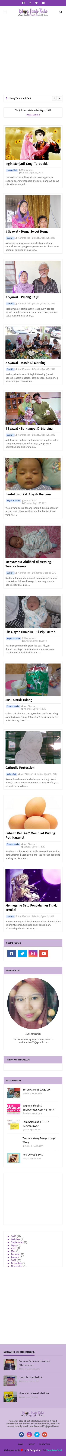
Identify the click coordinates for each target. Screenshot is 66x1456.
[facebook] (23, 3)
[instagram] (30, 3)
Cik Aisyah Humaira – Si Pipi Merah (30, 632)
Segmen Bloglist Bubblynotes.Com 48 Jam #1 (39, 1107)
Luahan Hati (12, 170)
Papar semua (33, 114)
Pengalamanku (13, 706)
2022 (14, 1260)
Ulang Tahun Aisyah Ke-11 (22, 98)
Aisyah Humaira (13, 501)
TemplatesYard (54, 1450)
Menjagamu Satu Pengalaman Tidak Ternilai (31, 908)
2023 (14, 1236)
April (14, 1248)
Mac (13, 1251)
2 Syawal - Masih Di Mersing (25, 363)
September (17, 1242)
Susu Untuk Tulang (18, 700)
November (17, 1266)
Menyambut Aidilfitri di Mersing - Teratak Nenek (29, 564)
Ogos (14, 1245)
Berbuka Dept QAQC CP (36, 1089)
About (32, 1444)
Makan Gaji (11, 774)
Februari (16, 1254)
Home (20, 1444)
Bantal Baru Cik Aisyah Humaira (28, 494)
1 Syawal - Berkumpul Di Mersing (29, 429)
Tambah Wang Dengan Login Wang (39, 1140)
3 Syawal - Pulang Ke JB (22, 297)
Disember (17, 1263)
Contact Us (44, 1444)
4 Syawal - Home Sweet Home (27, 232)
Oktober (16, 1239)
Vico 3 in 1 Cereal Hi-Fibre (34, 1393)
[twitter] (36, 3)
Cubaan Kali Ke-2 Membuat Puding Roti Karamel (30, 835)
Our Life (10, 238)
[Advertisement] (33, 56)
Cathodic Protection (19, 768)
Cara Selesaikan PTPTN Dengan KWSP (36, 1124)
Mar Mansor (27, 170)
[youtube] (43, 3)
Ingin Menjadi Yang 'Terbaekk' (26, 164)
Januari (15, 1257)
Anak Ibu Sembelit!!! (31, 1377)
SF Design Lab (34, 1450)
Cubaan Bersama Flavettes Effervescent (34, 1363)
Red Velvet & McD (33, 1154)
